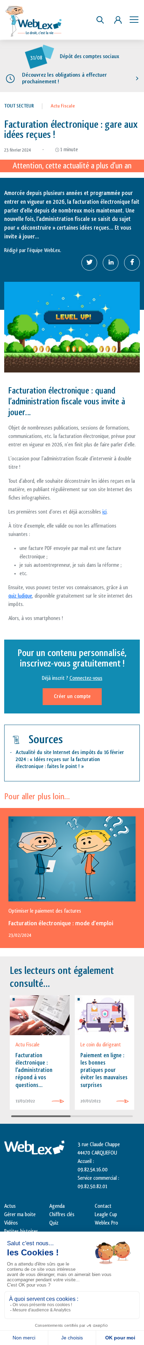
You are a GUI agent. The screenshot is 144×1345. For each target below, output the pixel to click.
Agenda (57, 1206)
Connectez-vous (86, 678)
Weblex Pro (106, 1223)
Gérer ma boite (20, 1214)
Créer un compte (72, 696)
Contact (103, 1206)
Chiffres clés (61, 1214)
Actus (10, 1206)
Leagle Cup (106, 1214)
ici (104, 512)
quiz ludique (20, 596)
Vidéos (11, 1223)
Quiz (53, 1223)
